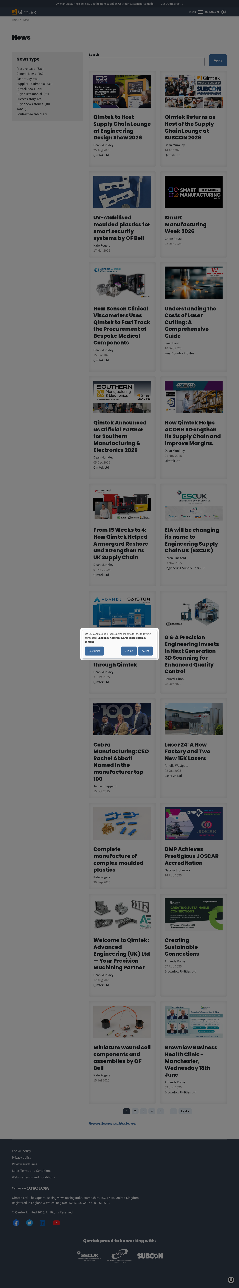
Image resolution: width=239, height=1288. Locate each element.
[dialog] (119, 644)
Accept (145, 651)
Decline (129, 651)
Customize (94, 651)
